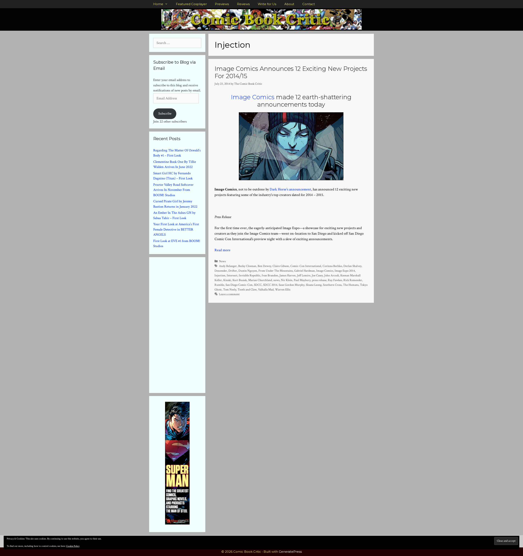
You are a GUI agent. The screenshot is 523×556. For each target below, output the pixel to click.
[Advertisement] (184, 324)
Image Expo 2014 (345, 271)
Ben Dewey (264, 266)
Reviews (243, 4)
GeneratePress (290, 552)
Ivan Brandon (270, 275)
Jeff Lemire (303, 275)
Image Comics (252, 97)
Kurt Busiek (239, 280)
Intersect (232, 275)
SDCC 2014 (270, 285)
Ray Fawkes (335, 280)
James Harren (287, 275)
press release (319, 280)
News (222, 261)
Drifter (232, 271)
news (276, 280)
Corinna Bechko (332, 266)
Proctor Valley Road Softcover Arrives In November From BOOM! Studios (173, 189)
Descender (221, 271)
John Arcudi (331, 275)
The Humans (351, 285)
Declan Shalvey (352, 266)
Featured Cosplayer (191, 4)
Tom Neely (229, 289)
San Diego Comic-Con (239, 285)
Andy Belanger (228, 266)
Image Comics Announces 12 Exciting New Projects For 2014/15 (291, 72)
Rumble (219, 285)
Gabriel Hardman (304, 271)
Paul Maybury (302, 280)
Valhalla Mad (266, 289)
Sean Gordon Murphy (291, 285)
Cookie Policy (72, 546)
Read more (222, 250)
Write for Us (267, 4)
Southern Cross (332, 285)
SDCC (258, 285)
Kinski (227, 280)
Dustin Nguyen (247, 271)
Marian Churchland (260, 280)
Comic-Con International (305, 266)
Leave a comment (229, 294)
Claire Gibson (281, 266)
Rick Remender (352, 280)
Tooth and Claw (247, 289)
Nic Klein (286, 280)
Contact (308, 4)
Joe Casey (317, 275)
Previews (222, 4)
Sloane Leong (314, 285)
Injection (220, 275)
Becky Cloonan (247, 266)
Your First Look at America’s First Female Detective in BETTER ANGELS (176, 229)
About (289, 4)
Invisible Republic (249, 275)
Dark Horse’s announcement (290, 189)
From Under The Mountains (275, 271)
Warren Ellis (282, 289)
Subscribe (164, 113)
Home (158, 4)
